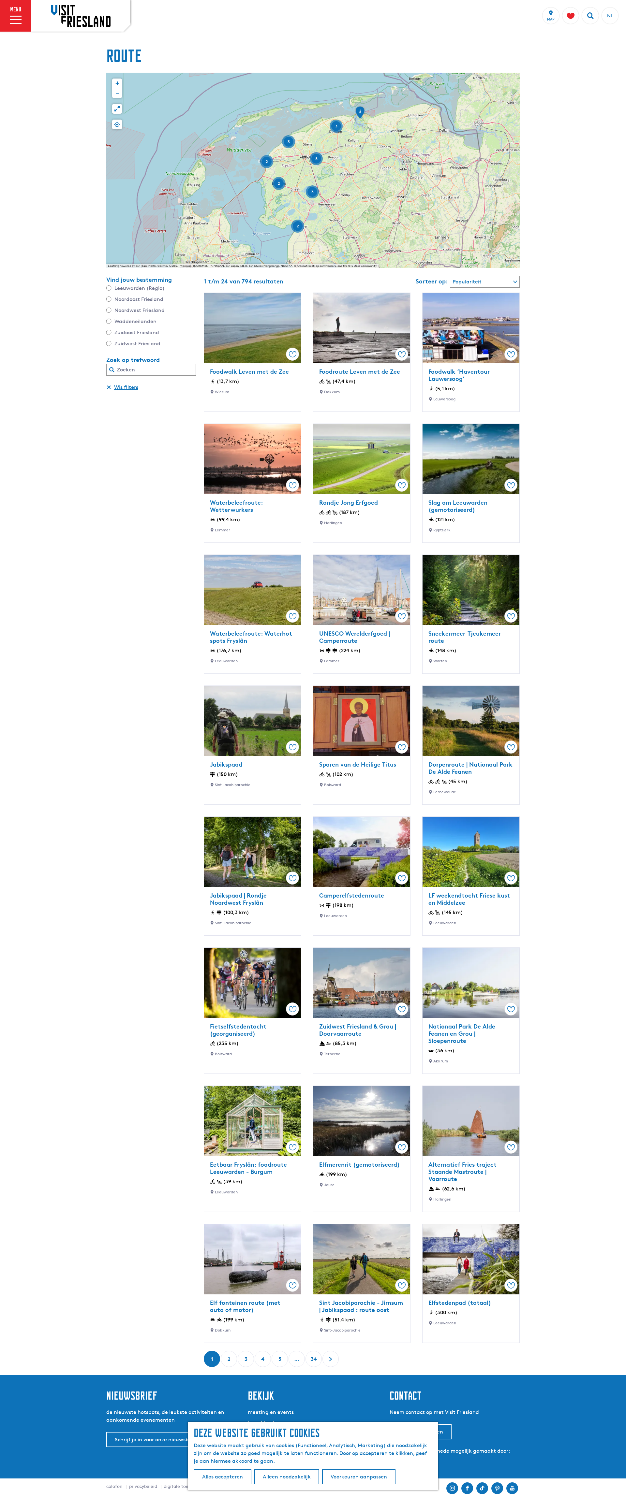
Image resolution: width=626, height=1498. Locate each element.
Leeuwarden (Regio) (139, 288)
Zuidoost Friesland (136, 332)
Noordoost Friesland (138, 299)
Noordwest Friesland (139, 310)
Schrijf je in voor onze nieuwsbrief (156, 1439)
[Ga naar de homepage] (81, 15)
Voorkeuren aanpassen (359, 1477)
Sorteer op (432, 281)
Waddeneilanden (135, 321)
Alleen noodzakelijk (287, 1477)
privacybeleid (143, 1486)
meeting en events (271, 1412)
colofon (114, 1486)
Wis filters (126, 387)
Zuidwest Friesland (137, 343)
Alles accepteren (222, 1477)
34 (314, 1361)
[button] (360, 115)
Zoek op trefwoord (133, 359)
